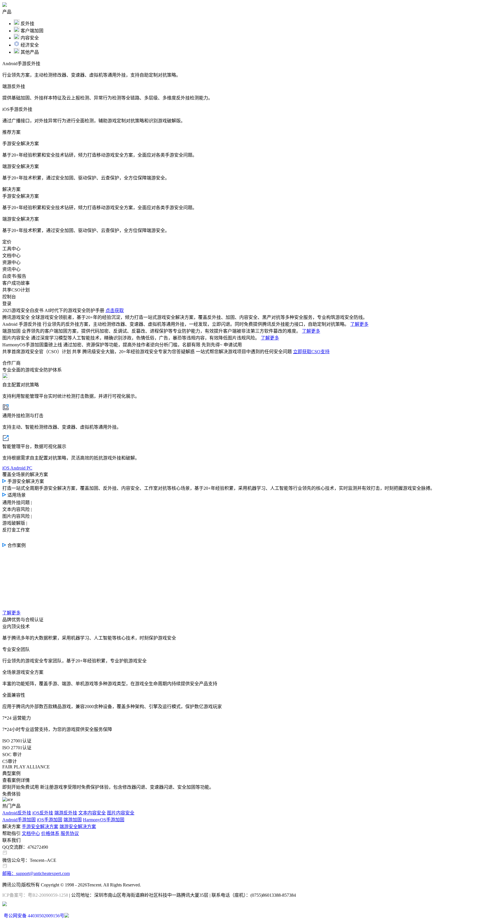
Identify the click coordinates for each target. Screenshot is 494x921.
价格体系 (50, 833)
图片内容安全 (120, 812)
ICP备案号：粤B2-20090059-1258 (35, 895)
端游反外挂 (65, 812)
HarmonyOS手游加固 (103, 819)
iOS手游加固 (49, 819)
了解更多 (359, 324)
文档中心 (31, 833)
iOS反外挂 (42, 812)
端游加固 (72, 819)
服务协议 (70, 833)
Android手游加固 (19, 819)
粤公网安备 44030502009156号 (34, 915)
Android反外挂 (16, 812)
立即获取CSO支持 (311, 351)
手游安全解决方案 (40, 826)
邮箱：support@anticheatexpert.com (36, 873)
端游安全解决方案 (77, 826)
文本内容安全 (92, 812)
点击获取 (114, 310)
